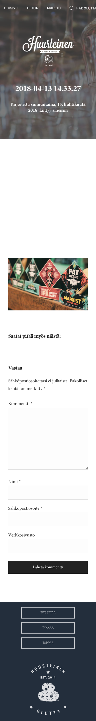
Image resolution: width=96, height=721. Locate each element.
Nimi (14, 481)
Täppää (48, 643)
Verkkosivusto (21, 535)
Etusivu (11, 8)
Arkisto (54, 8)
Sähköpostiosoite (25, 508)
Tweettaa (48, 612)
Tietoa (32, 8)
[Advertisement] (48, 194)
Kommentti (20, 403)
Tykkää (48, 628)
